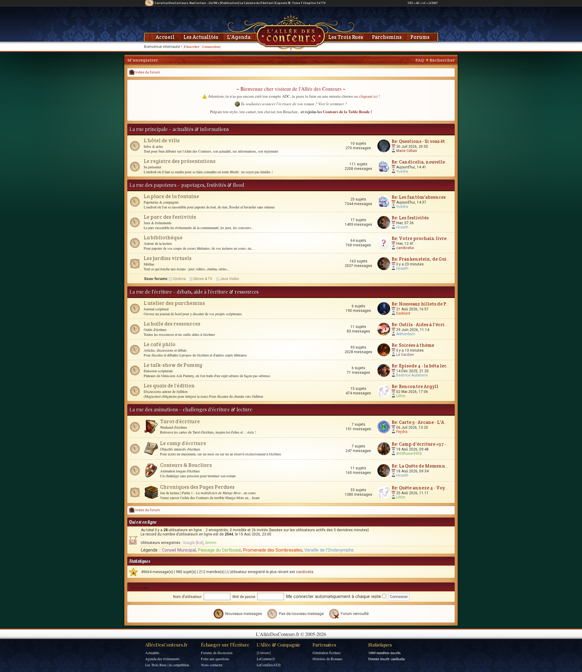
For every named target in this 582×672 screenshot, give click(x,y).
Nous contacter (211, 664)
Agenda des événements (162, 658)
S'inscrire (191, 46)
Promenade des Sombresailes (272, 550)
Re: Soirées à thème (413, 345)
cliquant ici (368, 96)
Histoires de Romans (328, 658)
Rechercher (442, 60)
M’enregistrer (142, 60)
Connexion (211, 46)
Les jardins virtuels (168, 258)
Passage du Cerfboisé (219, 550)
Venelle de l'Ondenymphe (329, 550)
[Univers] (264, 652)
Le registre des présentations (180, 160)
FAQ (419, 60)
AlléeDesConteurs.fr (166, 645)
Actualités (152, 652)
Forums (420, 37)
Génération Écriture (326, 652)
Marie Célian (406, 151)
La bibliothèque (163, 237)
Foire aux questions (215, 658)
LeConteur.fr (266, 658)
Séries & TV (202, 279)
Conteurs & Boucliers (186, 464)
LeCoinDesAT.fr (269, 664)
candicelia (405, 248)
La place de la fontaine (171, 196)
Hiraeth (402, 227)
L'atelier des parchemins (174, 302)
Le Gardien (405, 355)
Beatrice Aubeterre (412, 375)
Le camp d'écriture (183, 443)
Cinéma (179, 279)
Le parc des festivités (170, 216)
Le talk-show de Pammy (173, 364)
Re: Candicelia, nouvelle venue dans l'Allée (439, 162)
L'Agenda (238, 37)
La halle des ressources (172, 323)
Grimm (210, 543)
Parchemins (387, 37)
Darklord (403, 313)
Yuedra (402, 171)
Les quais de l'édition (169, 385)
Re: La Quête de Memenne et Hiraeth (432, 466)
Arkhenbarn (405, 334)
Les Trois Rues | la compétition (167, 664)
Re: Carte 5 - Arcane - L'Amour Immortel (435, 422)
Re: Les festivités (410, 218)
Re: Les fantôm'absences (419, 197)
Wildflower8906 (409, 453)
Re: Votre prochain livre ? (421, 238)
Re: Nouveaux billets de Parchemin (430, 304)
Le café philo (160, 344)
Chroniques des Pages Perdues (197, 486)
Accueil (165, 37)
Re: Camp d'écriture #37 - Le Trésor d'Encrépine (444, 444)
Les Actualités (200, 37)
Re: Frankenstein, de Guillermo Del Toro (437, 259)
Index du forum (147, 72)
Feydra (401, 432)
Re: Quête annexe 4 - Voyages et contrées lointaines (449, 488)
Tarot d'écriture (180, 421)
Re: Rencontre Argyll (415, 386)
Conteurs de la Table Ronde (346, 111)
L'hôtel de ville (162, 140)
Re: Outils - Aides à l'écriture (423, 324)
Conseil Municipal (179, 550)
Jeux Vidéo (229, 279)
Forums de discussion (216, 652)
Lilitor (400, 396)
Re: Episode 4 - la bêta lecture (424, 366)
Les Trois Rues (345, 37)
